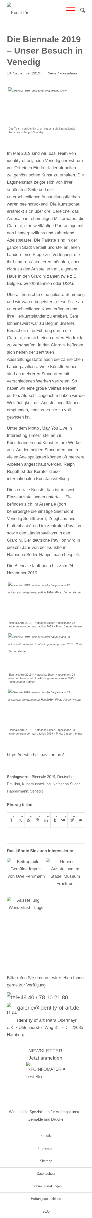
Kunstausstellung (36, 784)
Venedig (36, 791)
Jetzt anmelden (45, 1058)
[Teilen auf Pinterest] (37, 820)
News (52, 73)
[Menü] (68, 10)
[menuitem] (68, 10)
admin (72, 73)
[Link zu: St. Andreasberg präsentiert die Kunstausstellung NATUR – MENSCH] (26, 877)
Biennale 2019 (43, 776)
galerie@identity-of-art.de (48, 1007)
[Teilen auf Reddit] (72, 820)
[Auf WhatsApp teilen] (29, 820)
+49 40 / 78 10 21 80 (42, 997)
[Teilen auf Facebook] (11, 820)
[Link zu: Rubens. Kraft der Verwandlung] (65, 877)
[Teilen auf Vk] (63, 820)
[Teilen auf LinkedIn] (46, 820)
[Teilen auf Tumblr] (55, 820)
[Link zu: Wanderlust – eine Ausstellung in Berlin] (26, 916)
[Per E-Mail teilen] (80, 820)
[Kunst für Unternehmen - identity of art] (38, 10)
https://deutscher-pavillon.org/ (35, 754)
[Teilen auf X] (20, 820)
